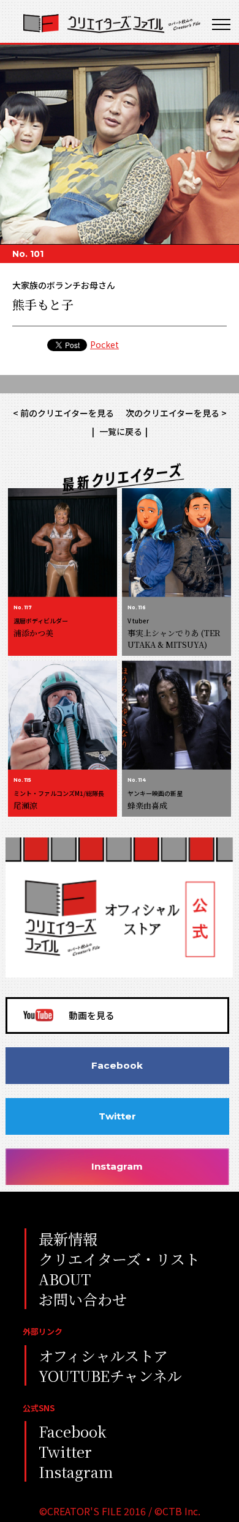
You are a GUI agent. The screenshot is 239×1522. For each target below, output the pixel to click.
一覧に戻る (119, 431)
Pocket (104, 344)
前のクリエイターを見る (67, 413)
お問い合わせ (83, 1299)
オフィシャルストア (103, 1355)
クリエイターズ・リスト (119, 1258)
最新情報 (68, 1238)
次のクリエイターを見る (172, 413)
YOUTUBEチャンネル (110, 1375)
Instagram (117, 1166)
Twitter (117, 1116)
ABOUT (65, 1279)
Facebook (117, 1065)
